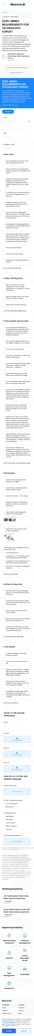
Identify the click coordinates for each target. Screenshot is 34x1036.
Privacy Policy (7, 1013)
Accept (9, 1031)
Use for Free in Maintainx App (17, 68)
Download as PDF (16, 73)
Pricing (20, 1010)
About (4, 1008)
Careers (5, 1010)
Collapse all (8, 111)
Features (21, 1008)
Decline (24, 1031)
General (6, 17)
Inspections (14, 17)
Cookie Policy (9, 1022)
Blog (19, 1013)
